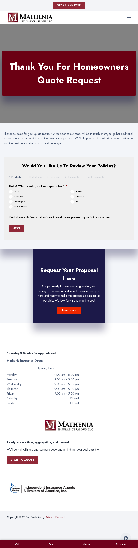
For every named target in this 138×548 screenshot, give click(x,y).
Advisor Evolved (55, 517)
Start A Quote (69, 5)
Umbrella (80, 196)
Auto (16, 191)
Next (17, 228)
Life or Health (21, 206)
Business (18, 196)
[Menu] (128, 17)
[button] (69, 310)
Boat (78, 201)
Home (79, 191)
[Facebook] (125, 538)
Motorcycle (19, 201)
